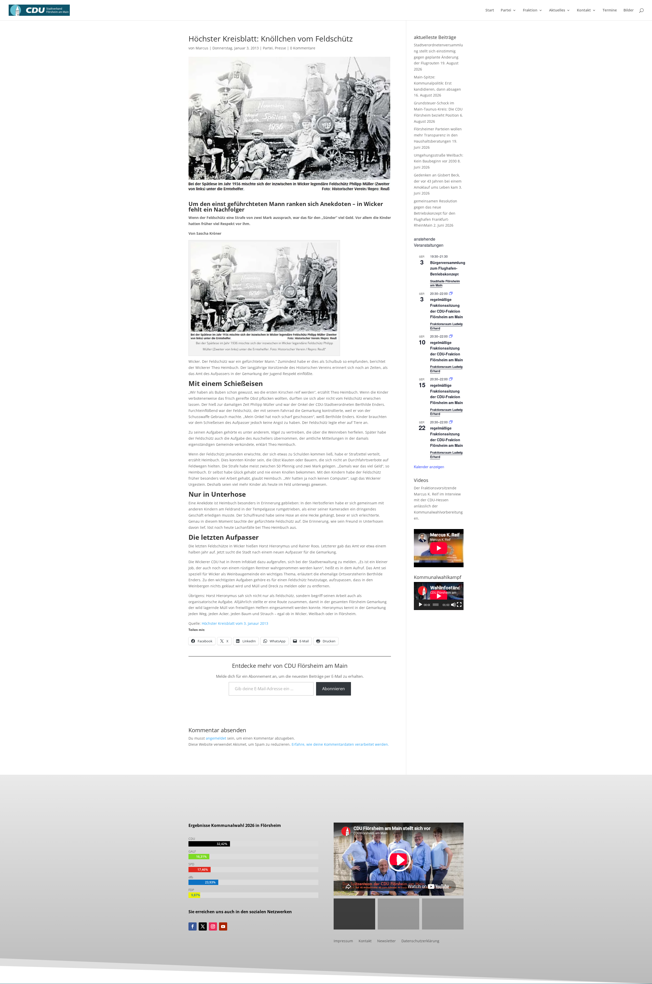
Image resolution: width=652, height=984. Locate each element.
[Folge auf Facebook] (192, 926)
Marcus (202, 48)
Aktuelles (557, 10)
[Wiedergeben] (420, 604)
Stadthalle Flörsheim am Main (445, 283)
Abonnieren (333, 688)
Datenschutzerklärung (420, 941)
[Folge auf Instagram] (213, 926)
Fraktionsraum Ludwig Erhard (446, 326)
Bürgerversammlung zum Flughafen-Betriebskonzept (447, 268)
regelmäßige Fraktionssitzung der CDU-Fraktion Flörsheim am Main (446, 351)
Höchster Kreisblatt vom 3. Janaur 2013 (235, 623)
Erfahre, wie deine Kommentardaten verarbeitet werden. (340, 744)
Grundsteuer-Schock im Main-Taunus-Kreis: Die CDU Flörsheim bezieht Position (438, 109)
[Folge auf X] (203, 926)
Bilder (628, 10)
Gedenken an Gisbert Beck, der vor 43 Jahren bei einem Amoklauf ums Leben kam (437, 181)
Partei (506, 10)
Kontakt (584, 10)
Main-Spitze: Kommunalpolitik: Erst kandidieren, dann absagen (437, 83)
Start (489, 10)
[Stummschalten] (453, 604)
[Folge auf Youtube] (223, 926)
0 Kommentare (302, 48)
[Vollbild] (459, 604)
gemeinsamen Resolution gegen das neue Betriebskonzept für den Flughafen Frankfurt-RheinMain (435, 213)
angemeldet (216, 738)
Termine (610, 10)
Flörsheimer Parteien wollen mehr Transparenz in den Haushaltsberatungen (438, 135)
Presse (280, 48)
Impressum (343, 941)
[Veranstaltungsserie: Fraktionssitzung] (451, 293)
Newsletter (386, 941)
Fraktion (530, 10)
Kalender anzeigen (429, 466)
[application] (439, 596)
